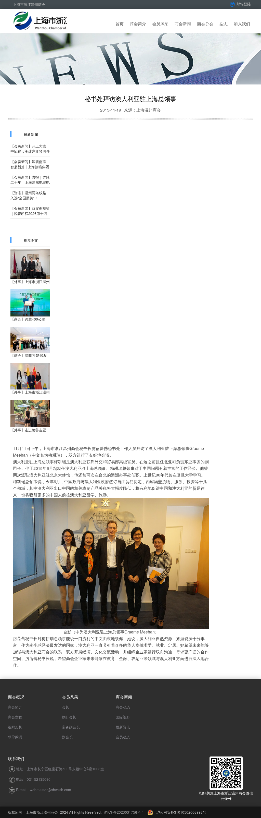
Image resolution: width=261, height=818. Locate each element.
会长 (65, 707)
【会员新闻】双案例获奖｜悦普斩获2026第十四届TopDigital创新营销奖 (30, 213)
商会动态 (123, 707)
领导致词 (15, 736)
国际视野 (123, 716)
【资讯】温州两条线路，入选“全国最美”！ (30, 195)
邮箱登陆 (243, 3)
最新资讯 (123, 726)
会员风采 (160, 24)
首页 (119, 24)
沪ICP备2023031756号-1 (124, 812)
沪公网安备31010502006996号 (179, 812)
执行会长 (69, 716)
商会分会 (205, 24)
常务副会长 (71, 726)
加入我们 (242, 24)
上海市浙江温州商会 (29, 4)
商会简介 (138, 24)
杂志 (223, 24)
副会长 (67, 736)
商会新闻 (183, 24)
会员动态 (123, 736)
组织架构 (15, 726)
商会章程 (15, 716)
